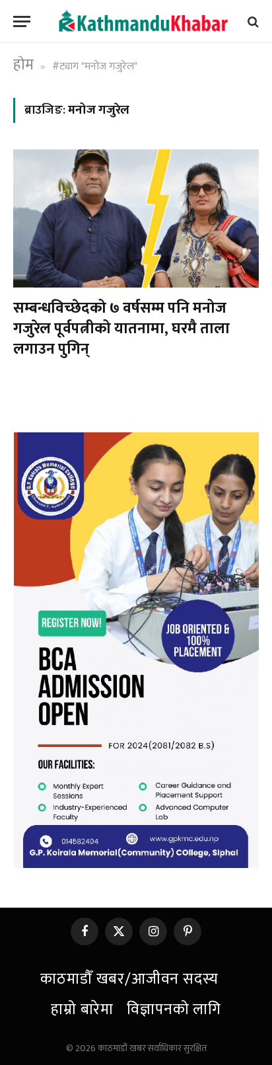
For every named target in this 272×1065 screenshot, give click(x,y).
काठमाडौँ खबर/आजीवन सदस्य (129, 979)
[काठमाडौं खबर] (142, 21)
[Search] (252, 21)
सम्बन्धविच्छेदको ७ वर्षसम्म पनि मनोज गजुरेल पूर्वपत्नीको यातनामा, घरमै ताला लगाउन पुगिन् (121, 329)
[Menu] (21, 21)
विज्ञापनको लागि (174, 1009)
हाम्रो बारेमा (82, 1009)
